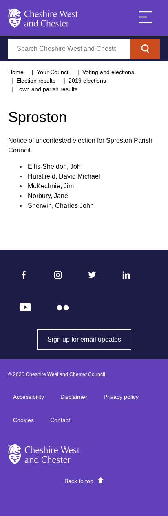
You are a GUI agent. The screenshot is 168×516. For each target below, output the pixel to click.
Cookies (23, 420)
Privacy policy (121, 397)
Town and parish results (46, 89)
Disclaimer (73, 397)
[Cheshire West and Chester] (43, 18)
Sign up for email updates (89, 339)
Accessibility (28, 397)
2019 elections (87, 80)
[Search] (145, 49)
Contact (60, 420)
